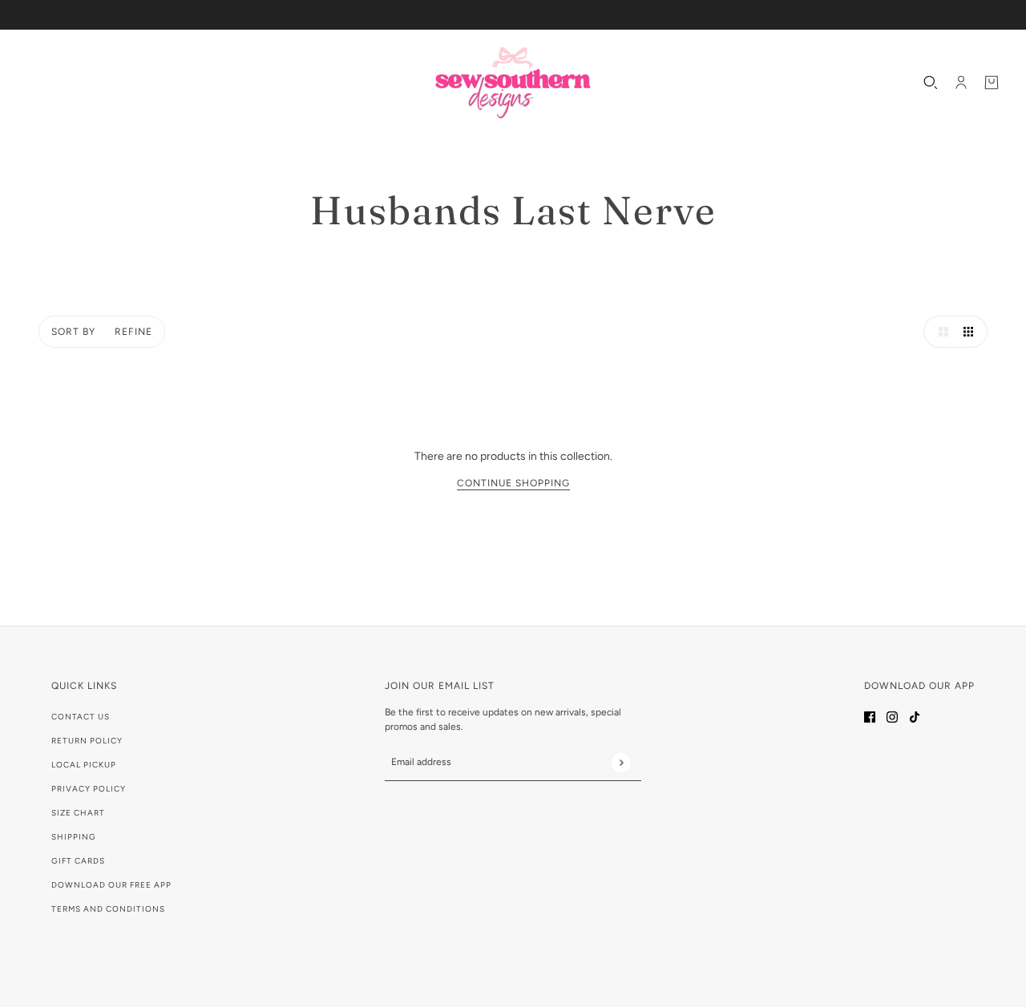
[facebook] (870, 716)
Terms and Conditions (108, 909)
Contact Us (80, 716)
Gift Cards (78, 861)
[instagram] (892, 716)
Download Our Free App (111, 885)
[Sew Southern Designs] (513, 82)
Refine (133, 331)
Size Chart (78, 813)
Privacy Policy (88, 788)
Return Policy (87, 740)
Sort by (73, 331)
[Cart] (991, 82)
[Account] (961, 82)
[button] (939, 332)
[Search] (930, 82)
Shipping (73, 837)
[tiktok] (915, 716)
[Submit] (621, 762)
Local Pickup (83, 764)
